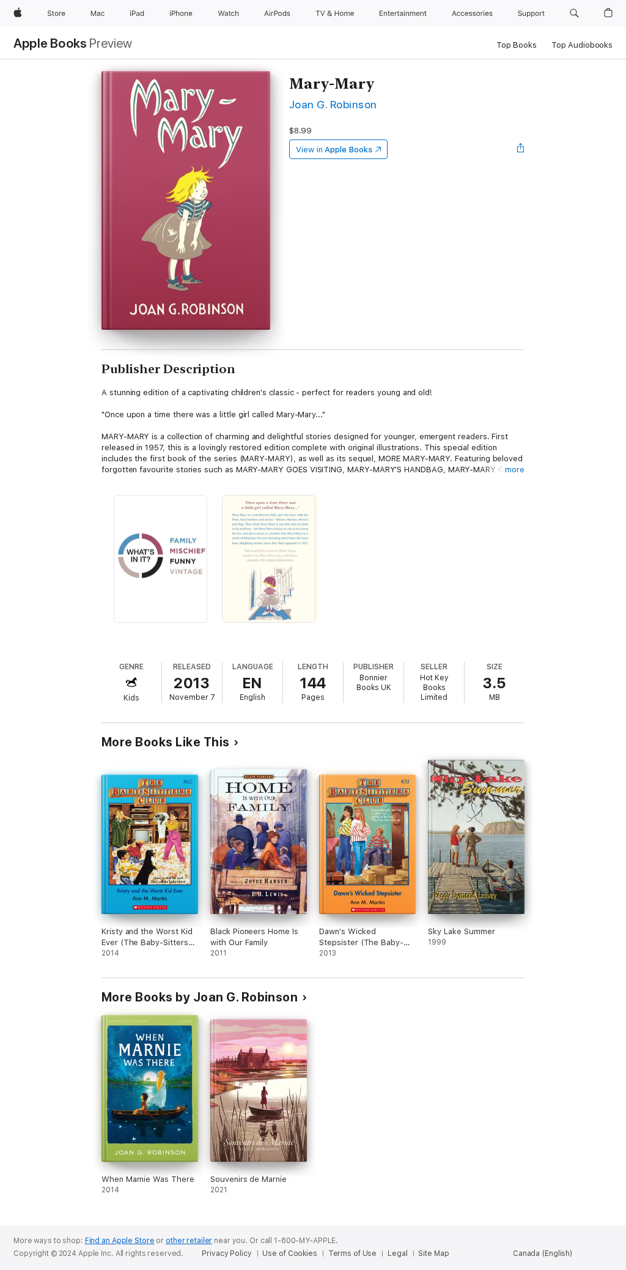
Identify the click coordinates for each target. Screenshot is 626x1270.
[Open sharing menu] (521, 149)
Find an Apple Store (120, 1240)
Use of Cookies (289, 1253)
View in (334, 149)
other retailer (189, 1240)
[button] (574, 13)
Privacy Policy (226, 1253)
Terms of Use (352, 1253)
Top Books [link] (516, 45)
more (515, 469)
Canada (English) (542, 1253)
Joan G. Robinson (333, 104)
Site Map (433, 1253)
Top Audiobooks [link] (582, 45)
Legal (397, 1253)
